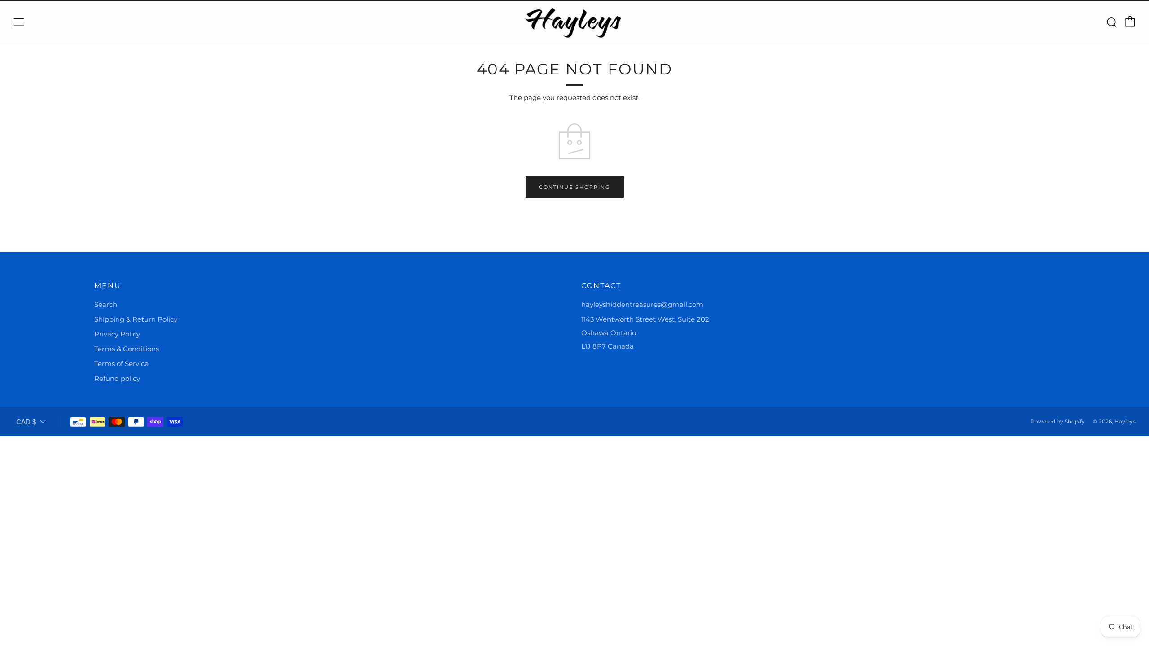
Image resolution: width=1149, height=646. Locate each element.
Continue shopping (574, 187)
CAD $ (26, 422)
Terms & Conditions (126, 349)
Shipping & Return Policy (135, 319)
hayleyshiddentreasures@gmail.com (642, 304)
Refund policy (117, 378)
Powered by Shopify (1058, 421)
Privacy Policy (117, 334)
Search (105, 304)
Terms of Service (121, 363)
